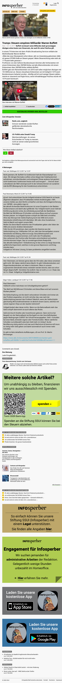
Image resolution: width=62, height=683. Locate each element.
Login (55, 3)
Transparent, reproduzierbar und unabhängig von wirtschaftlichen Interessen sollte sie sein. (20, 479)
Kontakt (45, 680)
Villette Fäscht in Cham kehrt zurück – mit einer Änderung (21, 667)
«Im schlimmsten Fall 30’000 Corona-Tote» (17, 440)
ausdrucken (31, 106)
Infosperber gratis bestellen (47, 11)
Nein (11, 153)
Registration (53, 5)
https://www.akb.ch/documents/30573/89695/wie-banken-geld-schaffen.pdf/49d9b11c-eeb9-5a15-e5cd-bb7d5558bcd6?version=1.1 (29, 339)
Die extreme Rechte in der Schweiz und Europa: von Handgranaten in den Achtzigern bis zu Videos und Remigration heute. (12, 458)
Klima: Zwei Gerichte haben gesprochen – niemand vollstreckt (24, 497)
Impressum (59, 680)
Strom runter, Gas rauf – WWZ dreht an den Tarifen (19, 671)
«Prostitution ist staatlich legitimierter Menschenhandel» (21, 654)
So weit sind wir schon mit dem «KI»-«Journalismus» (20, 437)
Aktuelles (6, 11)
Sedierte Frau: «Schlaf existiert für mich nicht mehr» (19, 658)
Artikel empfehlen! (10, 106)
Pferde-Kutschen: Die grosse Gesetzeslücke (18, 442)
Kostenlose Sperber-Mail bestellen (32, 111)
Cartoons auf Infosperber (17, 466)
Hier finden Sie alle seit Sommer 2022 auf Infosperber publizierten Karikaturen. (20, 469)
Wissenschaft (14, 476)
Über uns (14, 11)
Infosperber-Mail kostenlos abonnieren (32, 680)
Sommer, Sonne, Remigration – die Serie (11, 451)
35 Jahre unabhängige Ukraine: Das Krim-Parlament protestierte (24, 435)
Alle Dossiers (56, 485)
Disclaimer (52, 680)
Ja (5, 153)
